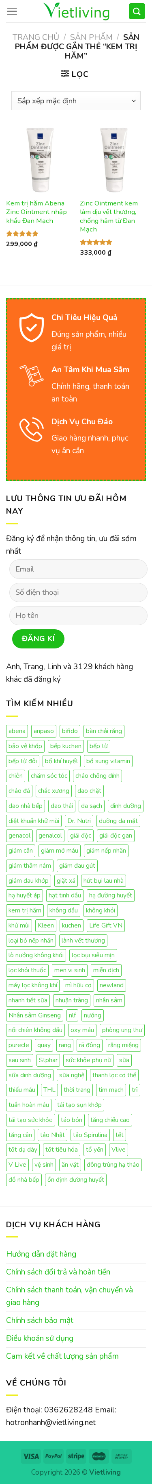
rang (65, 1045)
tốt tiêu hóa (61, 1149)
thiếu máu (22, 1089)
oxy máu (82, 1030)
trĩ (135, 1089)
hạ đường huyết (110, 895)
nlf (72, 1015)
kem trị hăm (25, 910)
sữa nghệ (71, 1075)
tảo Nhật (52, 1134)
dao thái (62, 805)
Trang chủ (36, 37)
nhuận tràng (72, 1000)
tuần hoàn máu (29, 1104)
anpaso (44, 731)
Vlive (118, 1149)
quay (44, 1045)
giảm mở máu (59, 850)
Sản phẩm (91, 37)
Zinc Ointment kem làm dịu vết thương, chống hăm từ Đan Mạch (109, 216)
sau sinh (20, 1060)
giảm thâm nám (30, 865)
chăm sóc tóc (49, 775)
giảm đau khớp (29, 880)
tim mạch (111, 1089)
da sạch (91, 805)
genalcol (50, 835)
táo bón (71, 1119)
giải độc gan (115, 835)
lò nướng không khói (36, 955)
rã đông (89, 1045)
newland (112, 985)
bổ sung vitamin (108, 761)
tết (120, 1134)
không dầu (63, 910)
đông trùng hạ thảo (113, 1164)
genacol (19, 835)
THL (49, 1089)
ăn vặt (70, 1164)
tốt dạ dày (23, 1149)
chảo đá (19, 790)
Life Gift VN (105, 925)
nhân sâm (109, 1000)
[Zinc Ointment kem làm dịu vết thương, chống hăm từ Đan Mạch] (113, 160)
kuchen (71, 925)
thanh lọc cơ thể (114, 1075)
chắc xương (53, 790)
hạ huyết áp (25, 895)
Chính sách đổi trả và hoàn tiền (58, 1271)
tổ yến (94, 1149)
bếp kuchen (65, 746)
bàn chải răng (104, 731)
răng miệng (123, 1045)
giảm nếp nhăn (106, 850)
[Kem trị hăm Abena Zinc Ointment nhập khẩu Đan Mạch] (39, 160)
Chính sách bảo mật (39, 1320)
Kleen (46, 925)
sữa (124, 1060)
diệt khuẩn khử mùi (34, 820)
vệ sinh (44, 1164)
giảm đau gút (77, 865)
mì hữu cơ (78, 985)
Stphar (48, 1060)
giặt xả (66, 880)
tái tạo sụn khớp (79, 1104)
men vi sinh (69, 970)
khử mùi (19, 925)
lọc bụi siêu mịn (93, 955)
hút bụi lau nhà (103, 880)
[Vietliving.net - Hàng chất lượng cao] (76, 11)
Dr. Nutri (79, 820)
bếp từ (99, 746)
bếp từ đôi (23, 761)
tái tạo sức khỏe (31, 1119)
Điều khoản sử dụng (39, 1338)
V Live (17, 1164)
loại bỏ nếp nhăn (31, 940)
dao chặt (89, 790)
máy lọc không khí (33, 985)
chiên (16, 775)
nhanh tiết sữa (28, 1000)
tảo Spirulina (90, 1134)
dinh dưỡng (125, 805)
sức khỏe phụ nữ (88, 1060)
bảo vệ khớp (25, 746)
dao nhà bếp (26, 805)
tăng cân (20, 1134)
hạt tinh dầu (65, 895)
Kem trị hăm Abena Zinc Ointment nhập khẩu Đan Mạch (36, 212)
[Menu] (12, 11)
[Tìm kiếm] (137, 11)
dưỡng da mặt (118, 820)
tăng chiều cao (110, 1119)
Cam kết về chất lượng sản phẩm (62, 1356)
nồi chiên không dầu (35, 1030)
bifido (70, 731)
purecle (19, 1045)
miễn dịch (106, 970)
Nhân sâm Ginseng (35, 1015)
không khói (100, 910)
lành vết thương (83, 940)
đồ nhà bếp (24, 1179)
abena (17, 731)
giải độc (80, 835)
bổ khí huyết (61, 761)
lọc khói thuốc (27, 970)
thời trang (77, 1089)
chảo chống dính (97, 775)
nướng (92, 1015)
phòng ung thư (122, 1030)
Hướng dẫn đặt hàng (41, 1253)
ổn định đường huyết (75, 1179)
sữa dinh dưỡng (30, 1075)
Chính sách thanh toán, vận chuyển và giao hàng (69, 1296)
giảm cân (21, 850)
